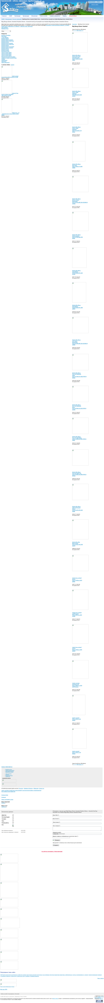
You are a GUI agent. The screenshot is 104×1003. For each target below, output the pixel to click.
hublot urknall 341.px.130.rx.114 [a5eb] (76, 719)
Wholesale (36, 788)
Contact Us (8, 776)
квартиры (62, 974)
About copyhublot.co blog (7, 799)
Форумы (65, 16)
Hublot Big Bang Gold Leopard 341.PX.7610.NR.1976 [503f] (77, 236)
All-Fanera (3, 974)
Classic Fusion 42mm (6, 54)
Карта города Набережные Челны (7, 986)
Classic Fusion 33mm (6, 52)
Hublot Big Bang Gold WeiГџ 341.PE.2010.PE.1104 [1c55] (77, 272)
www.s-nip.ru (55, 998)
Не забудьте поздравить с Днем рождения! (52, 851)
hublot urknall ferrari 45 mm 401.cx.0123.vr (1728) (9, 77)
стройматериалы (34, 976)
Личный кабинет (73, 16)
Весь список (101, 978)
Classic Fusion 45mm (6, 55)
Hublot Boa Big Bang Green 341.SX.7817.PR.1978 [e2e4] (77, 544)
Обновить (57, 840)
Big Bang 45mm (5, 49)
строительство (20, 976)
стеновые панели (5, 976)
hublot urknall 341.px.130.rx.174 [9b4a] (76, 752)
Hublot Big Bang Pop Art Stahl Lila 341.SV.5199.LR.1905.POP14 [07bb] (79, 474)
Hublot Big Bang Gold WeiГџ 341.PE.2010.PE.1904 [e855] (77, 307)
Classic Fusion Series (10, 770)
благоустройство (18, 974)
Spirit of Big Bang (5, 62)
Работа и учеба (43, 16)
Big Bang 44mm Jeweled (7, 47)
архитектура (9, 974)
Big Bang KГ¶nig (5, 51)
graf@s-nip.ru (101, 996)
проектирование (93, 974)
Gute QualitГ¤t (4, 27)
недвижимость (80, 974)
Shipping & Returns (28, 788)
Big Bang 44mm (5, 45)
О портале (4, 16)
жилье (41, 974)
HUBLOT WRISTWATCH (6, 766)
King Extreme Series (10, 771)
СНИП (10, 16)
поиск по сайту (94, 4)
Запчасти (3, 806)
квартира (56, 974)
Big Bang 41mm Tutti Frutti (7, 44)
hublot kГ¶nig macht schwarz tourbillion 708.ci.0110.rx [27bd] (9, 94)
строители (13, 976)
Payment (21, 788)
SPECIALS (3, 61)
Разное (3, 803)
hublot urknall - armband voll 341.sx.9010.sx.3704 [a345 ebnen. (77, 685)
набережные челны (70, 974)
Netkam (101, 998)
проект (86, 974)
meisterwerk (4, 60)
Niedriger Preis (4, 28)
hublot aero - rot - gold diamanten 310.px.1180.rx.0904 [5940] (10, 114)
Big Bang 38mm (5, 38)
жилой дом (36, 974)
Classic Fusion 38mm (6, 53)
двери (24, 974)
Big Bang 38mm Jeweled (7, 39)
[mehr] (12, 64)
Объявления (34, 16)
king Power (4, 36)
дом (27, 974)
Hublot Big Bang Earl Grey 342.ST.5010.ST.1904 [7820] (77, 166)
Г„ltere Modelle (4, 37)
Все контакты (98, 997)
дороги (31, 974)
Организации (26, 16)
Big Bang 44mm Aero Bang (7, 46)
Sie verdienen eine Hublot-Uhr (8, 791)
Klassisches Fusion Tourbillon (8, 56)
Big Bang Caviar (5, 50)
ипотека (52, 974)
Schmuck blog (4, 795)
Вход (98, 1)
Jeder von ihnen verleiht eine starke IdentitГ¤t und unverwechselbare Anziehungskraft (21, 790)
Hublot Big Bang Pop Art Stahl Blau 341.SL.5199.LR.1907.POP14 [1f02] (79, 438)
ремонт (100, 974)
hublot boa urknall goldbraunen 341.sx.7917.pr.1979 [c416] (77, 614)
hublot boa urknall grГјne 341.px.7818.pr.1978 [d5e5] (77, 649)
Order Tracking (8, 773)
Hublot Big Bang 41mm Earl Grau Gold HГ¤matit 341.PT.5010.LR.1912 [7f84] (77, 58)
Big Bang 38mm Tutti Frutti (7, 41)
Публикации (17, 16)
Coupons (7, 774)
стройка (27, 976)
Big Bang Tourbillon (5, 35)
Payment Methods (9, 775)
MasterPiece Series (9, 772)
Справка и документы (55, 16)
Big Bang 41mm (5, 42)
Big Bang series (9, 769)
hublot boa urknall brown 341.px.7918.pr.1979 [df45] (77, 579)
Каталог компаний (17, 19)
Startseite (74, 24)
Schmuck (3, 797)
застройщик (46, 974)
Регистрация (92, 1)
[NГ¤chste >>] (80, 30)
